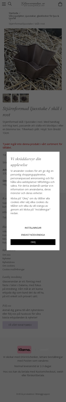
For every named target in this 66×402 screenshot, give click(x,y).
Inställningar (33, 227)
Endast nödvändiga (33, 234)
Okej (33, 242)
